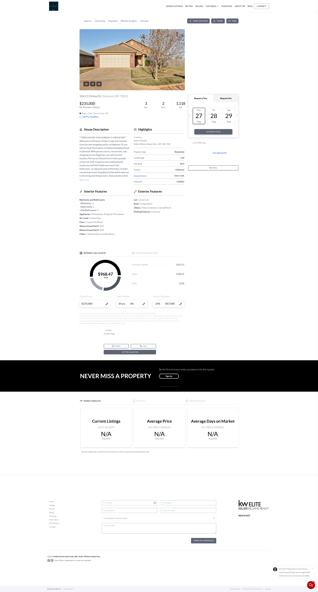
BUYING (189, 6)
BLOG (250, 6)
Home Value (53, 520)
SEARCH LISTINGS (174, 6)
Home (51, 502)
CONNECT (261, 6)
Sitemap (268, 589)
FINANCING (226, 6)
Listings (52, 505)
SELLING (199, 6)
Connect (52, 527)
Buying (51, 509)
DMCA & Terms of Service (252, 589)
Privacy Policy (235, 589)
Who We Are (54, 523)
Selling (51, 513)
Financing (52, 516)
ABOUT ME (240, 6)
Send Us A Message (204, 541)
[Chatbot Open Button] (311, 585)
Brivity (58, 589)
